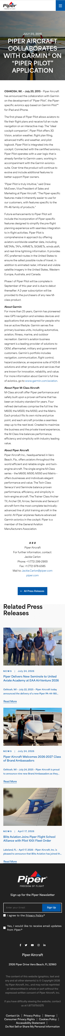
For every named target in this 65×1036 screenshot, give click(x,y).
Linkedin (44, 945)
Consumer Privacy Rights (19, 1019)
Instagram (38, 945)
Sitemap (50, 1016)
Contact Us (13, 1016)
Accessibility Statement (30, 1023)
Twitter (26, 945)
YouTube (32, 945)
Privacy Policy (34, 915)
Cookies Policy (48, 1019)
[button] (32, 591)
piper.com (32, 575)
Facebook (20, 945)
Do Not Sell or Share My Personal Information (32, 1027)
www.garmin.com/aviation (41, 381)
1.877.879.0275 (35, 1006)
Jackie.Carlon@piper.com (37, 571)
